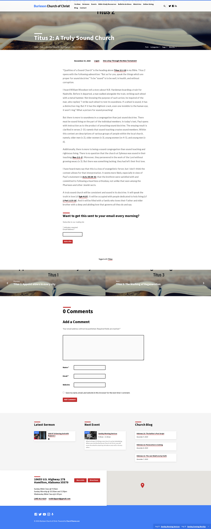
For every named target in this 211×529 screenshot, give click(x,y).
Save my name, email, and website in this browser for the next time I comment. (98, 392)
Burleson (52, 6)
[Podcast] (52, 514)
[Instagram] (48, 514)
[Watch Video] (49, 439)
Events (94, 4)
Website (66, 385)
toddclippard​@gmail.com (59, 498)
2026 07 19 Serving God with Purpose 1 (58, 435)
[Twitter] (170, 6)
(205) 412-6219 (40, 498)
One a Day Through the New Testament (58, 47)
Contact (83, 8)
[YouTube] (44, 514)
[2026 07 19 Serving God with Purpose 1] (40, 435)
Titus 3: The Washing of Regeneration (138, 284)
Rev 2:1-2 (77, 157)
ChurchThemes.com (73, 521)
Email (66, 376)
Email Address (69, 229)
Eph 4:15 (83, 196)
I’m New (77, 4)
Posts (41, 47)
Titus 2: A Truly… (77, 47)
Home (36, 47)
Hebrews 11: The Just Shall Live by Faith (152, 456)
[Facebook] (173, 6)
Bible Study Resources (107, 4)
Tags (164, 47)
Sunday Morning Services (107, 434)
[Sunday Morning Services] (90, 435)
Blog (76, 8)
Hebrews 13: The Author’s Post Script (150, 434)
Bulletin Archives (125, 4)
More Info (80, 480)
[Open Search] (164, 6)
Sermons (85, 4)
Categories (154, 47)
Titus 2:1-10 (120, 70)
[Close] (208, 527)
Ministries (137, 4)
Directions (94, 480)
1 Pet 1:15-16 (69, 200)
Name (66, 367)
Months (172, 47)
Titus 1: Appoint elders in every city (34, 284)
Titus (110, 259)
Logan (96, 61)
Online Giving (148, 4)
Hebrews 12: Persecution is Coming (150, 445)
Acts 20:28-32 (89, 176)
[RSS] (176, 6)
